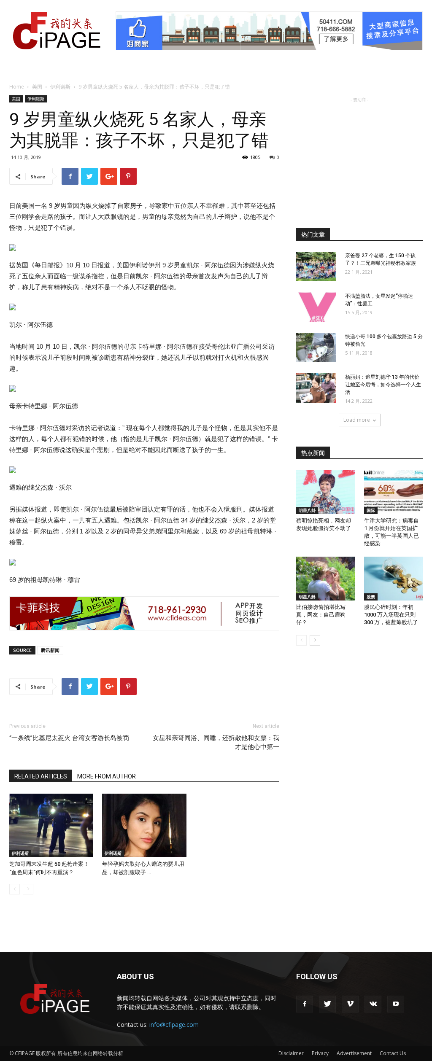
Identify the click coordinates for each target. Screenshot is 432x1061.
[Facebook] (304, 1004)
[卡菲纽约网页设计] (144, 613)
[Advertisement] (359, 157)
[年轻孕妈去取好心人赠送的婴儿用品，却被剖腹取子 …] (144, 825)
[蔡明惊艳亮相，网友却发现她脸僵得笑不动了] (325, 492)
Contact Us (393, 1053)
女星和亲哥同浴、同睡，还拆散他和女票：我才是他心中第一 (216, 742)
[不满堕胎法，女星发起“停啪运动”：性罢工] (316, 307)
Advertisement (354, 1053)
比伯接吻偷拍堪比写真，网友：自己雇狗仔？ (321, 614)
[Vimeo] (350, 1004)
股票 (371, 597)
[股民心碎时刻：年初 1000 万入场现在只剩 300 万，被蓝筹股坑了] (393, 579)
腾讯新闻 (50, 650)
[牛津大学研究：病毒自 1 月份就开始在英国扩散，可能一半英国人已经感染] (393, 492)
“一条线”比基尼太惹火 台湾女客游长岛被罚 (69, 738)
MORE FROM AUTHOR (106, 776)
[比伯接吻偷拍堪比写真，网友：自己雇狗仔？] (325, 579)
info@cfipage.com (174, 1025)
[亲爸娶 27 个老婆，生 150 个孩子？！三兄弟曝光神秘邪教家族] (316, 266)
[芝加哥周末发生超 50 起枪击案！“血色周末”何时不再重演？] (51, 825)
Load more (356, 419)
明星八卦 (307, 510)
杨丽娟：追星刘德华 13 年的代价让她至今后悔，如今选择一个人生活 (383, 384)
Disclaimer (291, 1053)
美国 (37, 86)
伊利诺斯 (60, 86)
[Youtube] (395, 1004)
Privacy (320, 1053)
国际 (371, 510)
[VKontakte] (372, 1004)
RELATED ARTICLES (40, 776)
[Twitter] (327, 1004)
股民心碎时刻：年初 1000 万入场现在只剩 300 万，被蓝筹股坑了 (391, 614)
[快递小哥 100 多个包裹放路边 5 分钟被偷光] (316, 347)
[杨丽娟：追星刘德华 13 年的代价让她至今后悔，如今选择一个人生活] (316, 388)
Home (16, 86)
